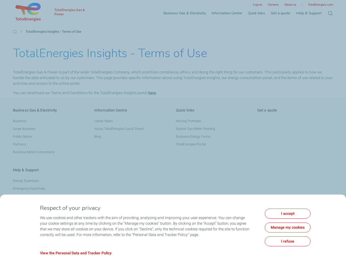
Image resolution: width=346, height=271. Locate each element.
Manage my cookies (288, 227)
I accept (287, 213)
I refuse (287, 241)
